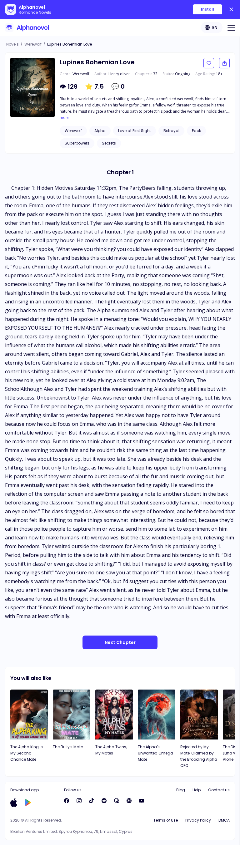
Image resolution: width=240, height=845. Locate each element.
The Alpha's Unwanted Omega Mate (155, 753)
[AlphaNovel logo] (27, 27)
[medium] (129, 800)
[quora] (116, 800)
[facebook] (66, 800)
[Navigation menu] (231, 27)
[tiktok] (91, 800)
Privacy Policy (198, 820)
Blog (180, 790)
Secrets (109, 143)
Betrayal (171, 130)
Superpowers (77, 143)
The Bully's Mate (68, 746)
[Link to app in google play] (28, 802)
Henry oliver (119, 73)
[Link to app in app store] (13, 802)
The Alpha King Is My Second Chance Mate (26, 753)
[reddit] (104, 800)
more (64, 117)
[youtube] (141, 800)
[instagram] (79, 800)
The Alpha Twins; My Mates (111, 750)
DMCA (224, 820)
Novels (12, 44)
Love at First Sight (134, 130)
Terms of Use (165, 820)
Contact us (219, 790)
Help (196, 790)
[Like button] (208, 63)
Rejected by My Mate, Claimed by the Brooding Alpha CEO (198, 756)
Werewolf (33, 44)
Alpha (100, 130)
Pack (196, 130)
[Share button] (224, 63)
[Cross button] (231, 9)
